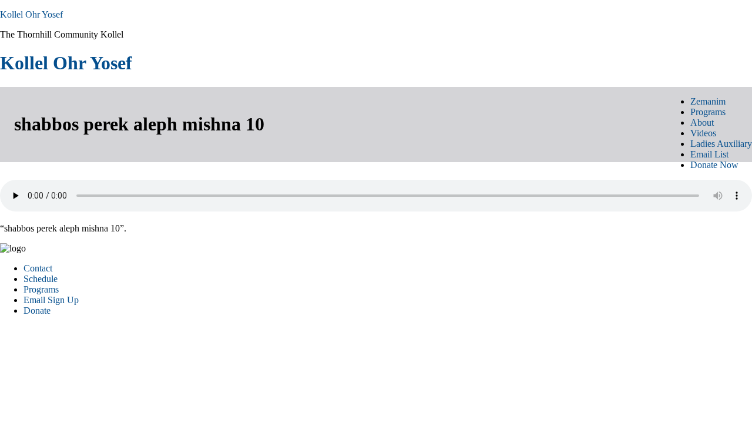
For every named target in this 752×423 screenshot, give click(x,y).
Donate (37, 310)
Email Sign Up (51, 300)
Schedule (41, 279)
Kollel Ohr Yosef (31, 14)
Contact (38, 268)
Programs (41, 289)
